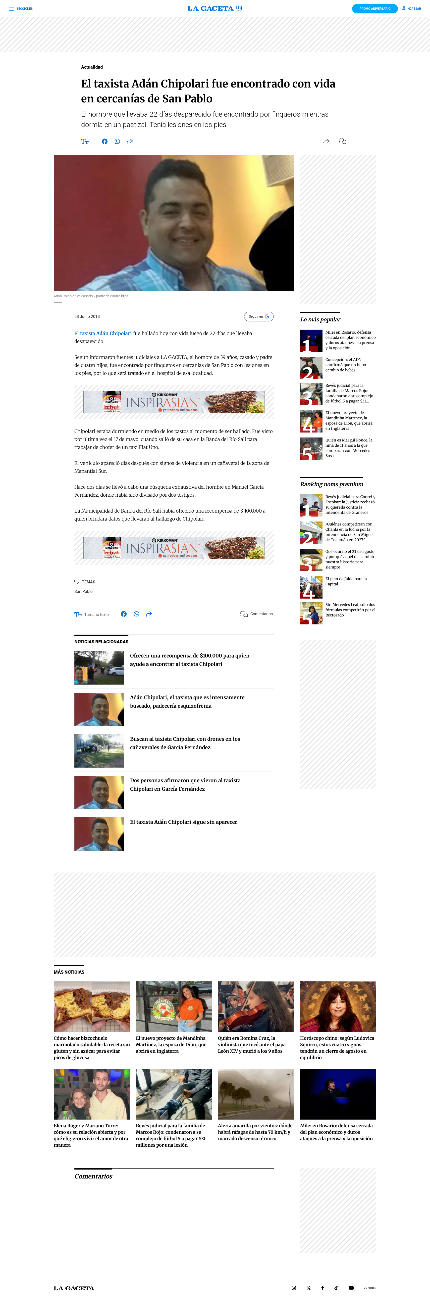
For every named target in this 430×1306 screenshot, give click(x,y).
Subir (372, 1288)
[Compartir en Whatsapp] (117, 142)
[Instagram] (294, 1288)
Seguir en (256, 316)
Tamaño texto (96, 614)
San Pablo (83, 591)
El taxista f (104, 333)
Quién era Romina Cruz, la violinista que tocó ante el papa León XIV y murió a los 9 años (252, 1044)
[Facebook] (322, 1288)
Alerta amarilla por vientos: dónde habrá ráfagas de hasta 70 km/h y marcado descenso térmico (255, 1132)
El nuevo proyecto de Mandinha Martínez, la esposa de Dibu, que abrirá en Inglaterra (171, 1044)
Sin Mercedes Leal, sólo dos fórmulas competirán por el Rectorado (350, 609)
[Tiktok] (336, 1288)
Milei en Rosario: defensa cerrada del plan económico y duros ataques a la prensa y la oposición (336, 1132)
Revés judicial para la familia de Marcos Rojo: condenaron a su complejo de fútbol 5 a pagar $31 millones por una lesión (349, 396)
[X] (308, 1288)
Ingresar (414, 8)
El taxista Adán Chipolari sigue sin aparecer (183, 822)
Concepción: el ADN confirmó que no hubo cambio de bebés (345, 364)
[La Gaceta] (215, 8)
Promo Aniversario (375, 8)
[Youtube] (351, 1288)
